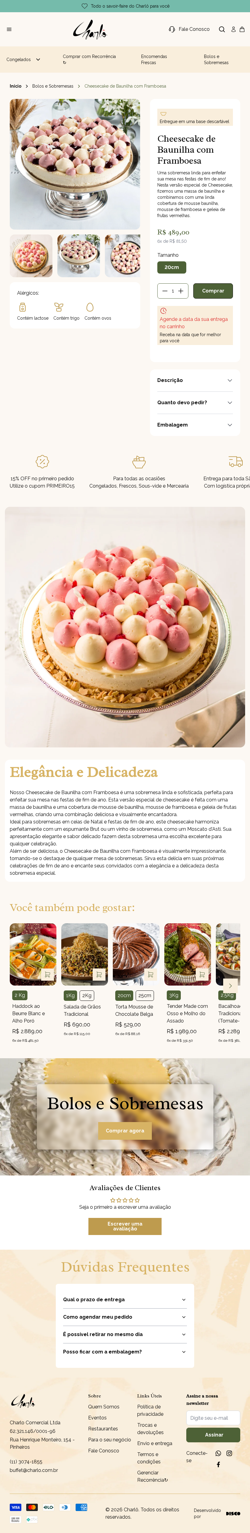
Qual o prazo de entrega (94, 1299)
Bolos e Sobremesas (216, 59)
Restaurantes (103, 1429)
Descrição (170, 380)
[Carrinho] (90, 29)
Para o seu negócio (109, 1440)
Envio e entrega (154, 1443)
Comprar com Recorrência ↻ (89, 59)
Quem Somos (104, 1407)
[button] (31, 255)
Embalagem (172, 425)
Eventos (97, 1418)
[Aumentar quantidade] (180, 291)
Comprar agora (125, 1131)
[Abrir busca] (222, 29)
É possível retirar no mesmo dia (103, 1334)
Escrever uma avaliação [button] (125, 1226)
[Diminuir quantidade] (165, 291)
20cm (172, 267)
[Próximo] (230, 986)
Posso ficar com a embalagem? (102, 1352)
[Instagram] (229, 1453)
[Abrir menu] (9, 29)
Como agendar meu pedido (97, 1317)
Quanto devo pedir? (182, 402)
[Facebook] (218, 1464)
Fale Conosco (103, 1451)
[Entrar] (233, 29)
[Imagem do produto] (33, 954)
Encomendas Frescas (154, 59)
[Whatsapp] (218, 1453)
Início (15, 86)
